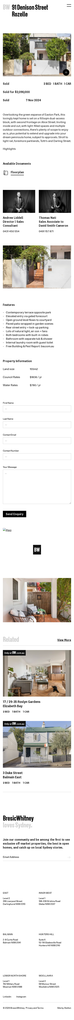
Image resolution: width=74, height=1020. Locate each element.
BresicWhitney (18, 818)
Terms (40, 1008)
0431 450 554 (11, 231)
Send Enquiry (14, 514)
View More (64, 640)
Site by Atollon (64, 1008)
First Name (8, 403)
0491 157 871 (46, 231)
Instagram (21, 996)
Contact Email (9, 434)
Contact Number (11, 450)
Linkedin (7, 996)
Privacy (29, 1008)
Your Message (10, 467)
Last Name (8, 418)
